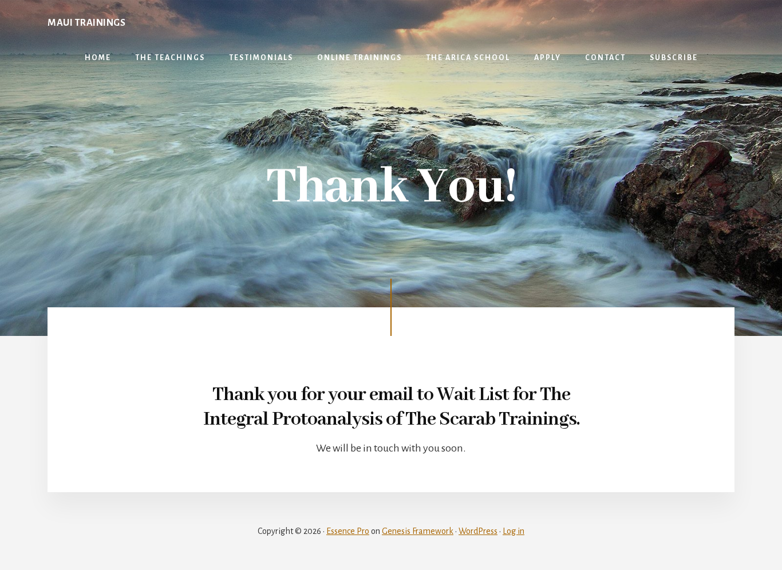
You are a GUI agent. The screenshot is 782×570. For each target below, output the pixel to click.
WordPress (478, 531)
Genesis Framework (417, 531)
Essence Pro (347, 531)
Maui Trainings (86, 23)
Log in (513, 531)
